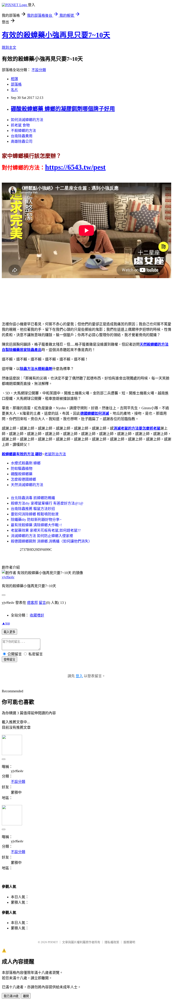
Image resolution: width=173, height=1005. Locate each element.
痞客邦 (32, 603)
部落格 (16, 84)
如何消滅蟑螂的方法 (27, 120)
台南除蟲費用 (21, 136)
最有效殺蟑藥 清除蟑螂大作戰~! (36, 525)
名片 (14, 90)
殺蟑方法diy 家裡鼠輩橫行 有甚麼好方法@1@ (47, 503)
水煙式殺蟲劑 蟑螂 (26, 463)
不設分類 (39, 70)
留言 (42, 603)
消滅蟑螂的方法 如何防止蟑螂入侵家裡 (42, 536)
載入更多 (9, 632)
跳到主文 (9, 47)
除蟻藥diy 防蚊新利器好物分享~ (36, 519)
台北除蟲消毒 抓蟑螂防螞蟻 (33, 498)
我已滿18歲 (11, 996)
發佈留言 (9, 659)
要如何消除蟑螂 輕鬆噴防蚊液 (35, 514)
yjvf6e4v (8, 577)
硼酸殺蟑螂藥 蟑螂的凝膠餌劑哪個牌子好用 (63, 109)
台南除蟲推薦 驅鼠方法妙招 (33, 509)
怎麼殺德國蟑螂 (23, 479)
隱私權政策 (112, 942)
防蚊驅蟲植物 (21, 468)
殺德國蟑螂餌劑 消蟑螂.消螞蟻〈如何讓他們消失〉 (51, 541)
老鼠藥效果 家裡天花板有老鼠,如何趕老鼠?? (46, 530)
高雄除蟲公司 (21, 141)
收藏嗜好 (37, 615)
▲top (6, 623)
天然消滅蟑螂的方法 (27, 485)
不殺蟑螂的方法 (23, 131)
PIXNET (53, 942)
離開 (26, 996)
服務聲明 (129, 942)
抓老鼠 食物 (20, 125)
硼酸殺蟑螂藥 (21, 474)
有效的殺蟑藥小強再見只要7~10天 (56, 35)
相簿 (14, 79)
